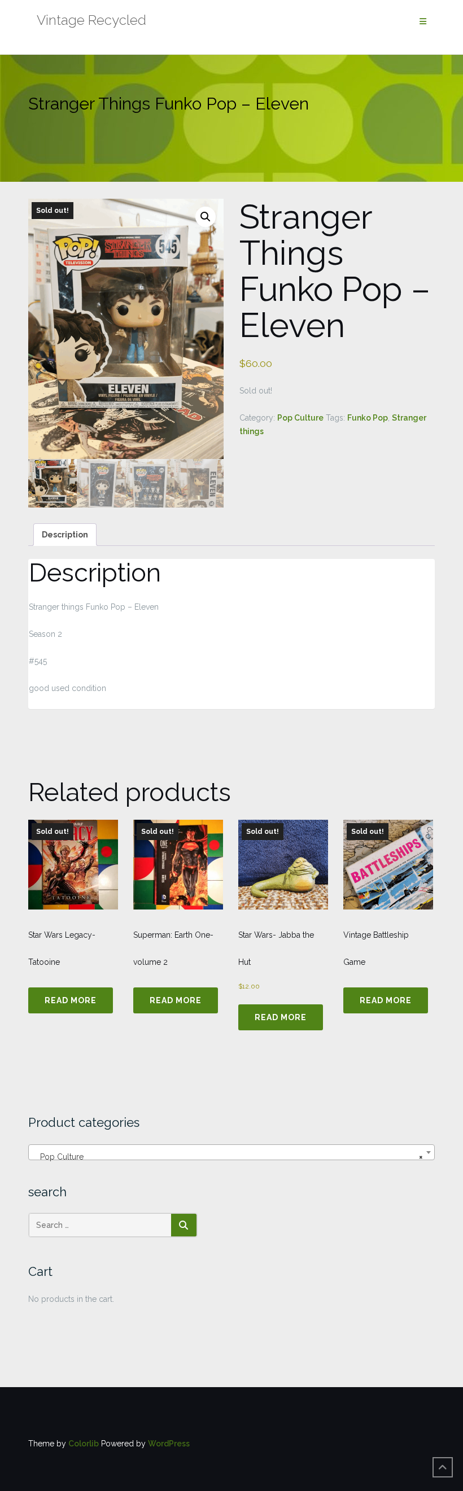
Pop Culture (300, 417)
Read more (71, 1000)
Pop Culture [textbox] (228, 1156)
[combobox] (231, 1152)
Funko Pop (367, 417)
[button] (205, 217)
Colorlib (83, 1443)
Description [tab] (65, 534)
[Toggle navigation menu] (422, 22)
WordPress (169, 1443)
